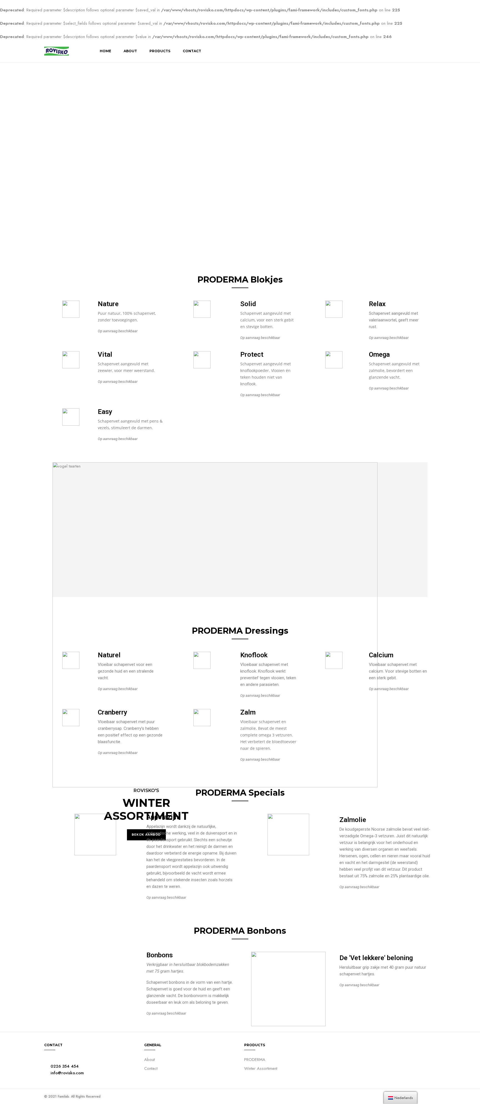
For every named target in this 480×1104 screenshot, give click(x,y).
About (130, 51)
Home (105, 51)
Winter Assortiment (260, 1068)
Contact (192, 51)
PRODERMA (254, 1059)
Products (159, 51)
